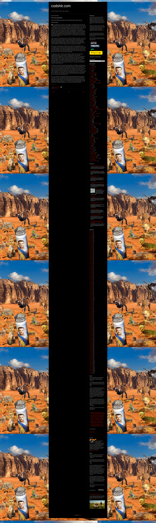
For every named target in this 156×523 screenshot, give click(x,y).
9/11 (91, 65)
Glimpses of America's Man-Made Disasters (97, 109)
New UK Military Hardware (95, 494)
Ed (96, 439)
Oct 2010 (91, 262)
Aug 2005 (91, 327)
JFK (91, 124)
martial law (92, 133)
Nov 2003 (91, 353)
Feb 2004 (91, 349)
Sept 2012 (91, 241)
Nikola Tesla (92, 142)
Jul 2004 (91, 343)
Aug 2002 (91, 371)
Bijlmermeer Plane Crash (94, 80)
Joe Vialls (92, 126)
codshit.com (61, 6)
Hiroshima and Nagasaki (94, 113)
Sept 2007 (91, 298)
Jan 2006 (91, 320)
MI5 (91, 134)
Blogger (80, 515)
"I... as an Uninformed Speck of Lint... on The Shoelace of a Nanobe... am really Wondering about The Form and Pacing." (97, 425)
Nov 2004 (91, 338)
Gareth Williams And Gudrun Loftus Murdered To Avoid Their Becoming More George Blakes (97, 222)
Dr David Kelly (92, 96)
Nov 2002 (91, 368)
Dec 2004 (91, 337)
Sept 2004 (91, 340)
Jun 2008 (91, 287)
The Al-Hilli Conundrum (94, 170)
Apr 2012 (91, 246)
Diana (91, 95)
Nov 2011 (91, 251)
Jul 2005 (91, 328)
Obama (91, 144)
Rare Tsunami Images (99, 188)
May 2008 (91, 288)
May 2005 (91, 330)
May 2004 (91, 345)
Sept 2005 (91, 325)
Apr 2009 (91, 277)
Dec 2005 (91, 322)
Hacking (91, 112)
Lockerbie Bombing (93, 129)
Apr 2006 (91, 317)
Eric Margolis (92, 101)
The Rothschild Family (94, 154)
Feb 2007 (91, 304)
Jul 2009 (91, 273)
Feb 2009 (91, 278)
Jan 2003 (91, 365)
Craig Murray (92, 90)
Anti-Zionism (92, 74)
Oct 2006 (91, 309)
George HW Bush (93, 107)
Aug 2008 (91, 284)
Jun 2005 (91, 329)
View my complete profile (94, 450)
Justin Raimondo (93, 128)
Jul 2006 (91, 313)
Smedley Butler (93, 152)
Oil (90, 146)
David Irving (92, 94)
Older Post (84, 91)
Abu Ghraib (92, 66)
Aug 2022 (91, 237)
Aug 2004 (91, 342)
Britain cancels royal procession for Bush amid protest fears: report (98, 215)
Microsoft (91, 137)
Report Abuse (92, 431)
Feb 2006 (91, 319)
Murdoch (91, 141)
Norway (91, 143)
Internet (91, 118)
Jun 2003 (91, 359)
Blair (91, 84)
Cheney (91, 86)
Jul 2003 (91, 358)
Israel (91, 122)
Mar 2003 (91, 363)
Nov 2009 (91, 269)
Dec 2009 (91, 268)
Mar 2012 (91, 247)
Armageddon (92, 75)
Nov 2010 (91, 261)
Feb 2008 (91, 292)
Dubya (91, 97)
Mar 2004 (91, 348)
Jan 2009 (91, 279)
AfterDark (92, 69)
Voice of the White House (94, 158)
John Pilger (92, 127)
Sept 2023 (91, 231)
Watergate (92, 159)
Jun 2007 (91, 302)
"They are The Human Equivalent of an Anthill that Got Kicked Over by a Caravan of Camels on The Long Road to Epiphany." (97, 413)
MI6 (91, 136)
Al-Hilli (91, 71)
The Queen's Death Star (95, 209)
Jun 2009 (91, 274)
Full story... (53, 84)
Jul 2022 (91, 238)
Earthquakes (92, 99)
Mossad (91, 139)
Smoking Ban (92, 153)
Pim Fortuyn (92, 147)
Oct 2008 (91, 282)
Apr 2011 (91, 256)
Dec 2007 (91, 294)
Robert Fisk (92, 149)
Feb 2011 (91, 258)
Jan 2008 (91, 293)
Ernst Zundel (92, 102)
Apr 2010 (91, 266)
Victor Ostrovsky (93, 157)
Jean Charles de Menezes (94, 123)
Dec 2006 (91, 307)
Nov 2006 (91, 308)
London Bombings (93, 131)
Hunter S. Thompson (93, 116)
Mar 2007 (91, 303)
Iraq (91, 121)
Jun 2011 (91, 253)
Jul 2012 (91, 243)
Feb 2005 (91, 334)
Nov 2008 (91, 281)
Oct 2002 (91, 369)
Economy (92, 100)
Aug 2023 (91, 232)
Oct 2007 (91, 297)
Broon (91, 85)
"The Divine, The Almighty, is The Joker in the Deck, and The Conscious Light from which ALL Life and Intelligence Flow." (97, 419)
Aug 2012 (91, 242)
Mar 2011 (91, 257)
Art (90, 76)
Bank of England (93, 79)
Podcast (91, 148)
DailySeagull (92, 91)
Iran (91, 119)
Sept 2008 (91, 283)
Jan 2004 (91, 350)
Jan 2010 (91, 267)
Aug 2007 (91, 299)
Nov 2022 (91, 233)
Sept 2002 (91, 370)
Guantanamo (92, 111)
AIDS (91, 70)
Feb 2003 (91, 364)
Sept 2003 (91, 355)
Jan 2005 (91, 335)
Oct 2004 (91, 339)
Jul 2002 (91, 373)
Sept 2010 (91, 263)
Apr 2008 (91, 289)
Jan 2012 (91, 248)
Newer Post (53, 91)
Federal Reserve (93, 106)
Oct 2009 (91, 271)
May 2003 (91, 360)
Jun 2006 (91, 314)
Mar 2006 (91, 318)
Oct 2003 (91, 354)
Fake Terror (92, 104)
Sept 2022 (91, 236)
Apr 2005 (91, 332)
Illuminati (91, 117)
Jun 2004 (91, 344)
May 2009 (91, 276)
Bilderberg (92, 81)
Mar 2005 (91, 333)
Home (69, 91)
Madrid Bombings (93, 132)
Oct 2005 (91, 324)
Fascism (91, 105)
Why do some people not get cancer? (97, 165)
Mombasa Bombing (93, 138)
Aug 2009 (91, 272)
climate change (93, 89)
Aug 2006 (91, 312)
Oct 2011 (91, 252)
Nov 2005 (91, 323)
